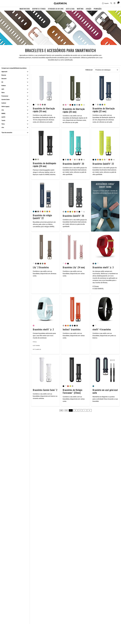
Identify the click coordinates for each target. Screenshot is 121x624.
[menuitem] (105, 3)
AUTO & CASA (70, 9)
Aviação (88, 9)
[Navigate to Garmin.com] (60, 3)
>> (89, 410)
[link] (60, 28)
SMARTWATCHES (24, 9)
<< (61, 410)
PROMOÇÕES (98, 9)
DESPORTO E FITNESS (39, 9)
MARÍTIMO (80, 9)
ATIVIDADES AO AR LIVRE (55, 9)
